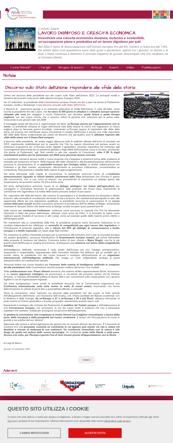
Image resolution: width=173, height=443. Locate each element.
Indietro (86, 359)
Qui (9, 420)
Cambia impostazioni (34, 432)
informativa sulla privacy (117, 420)
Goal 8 (55, 28)
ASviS (45, 28)
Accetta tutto (95, 432)
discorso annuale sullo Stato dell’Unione (64, 105)
